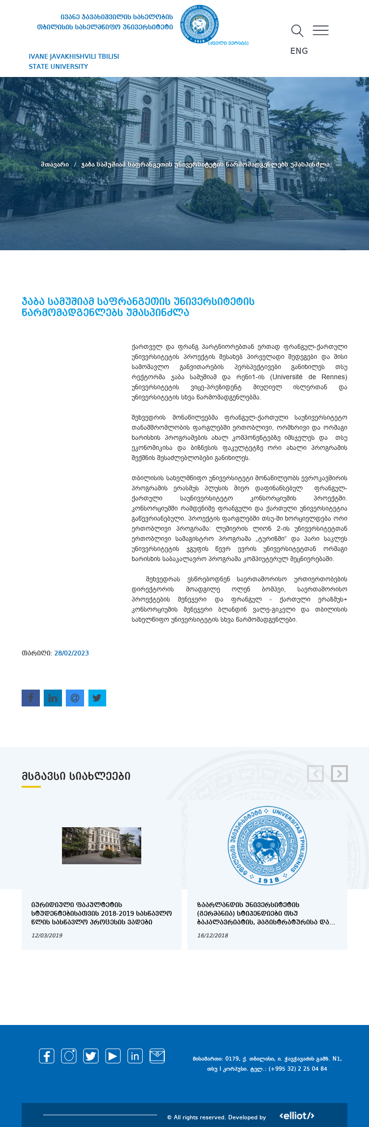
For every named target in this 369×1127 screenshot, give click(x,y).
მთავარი (56, 164)
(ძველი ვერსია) (228, 43)
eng (299, 51)
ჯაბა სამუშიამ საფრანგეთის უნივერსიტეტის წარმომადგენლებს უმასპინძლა (205, 164)
